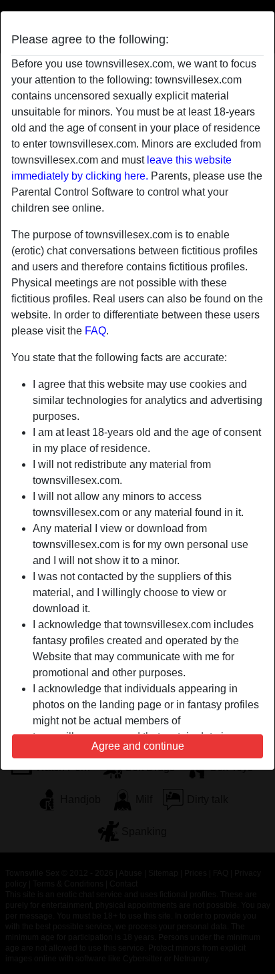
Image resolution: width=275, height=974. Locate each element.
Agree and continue (137, 746)
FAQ (95, 330)
